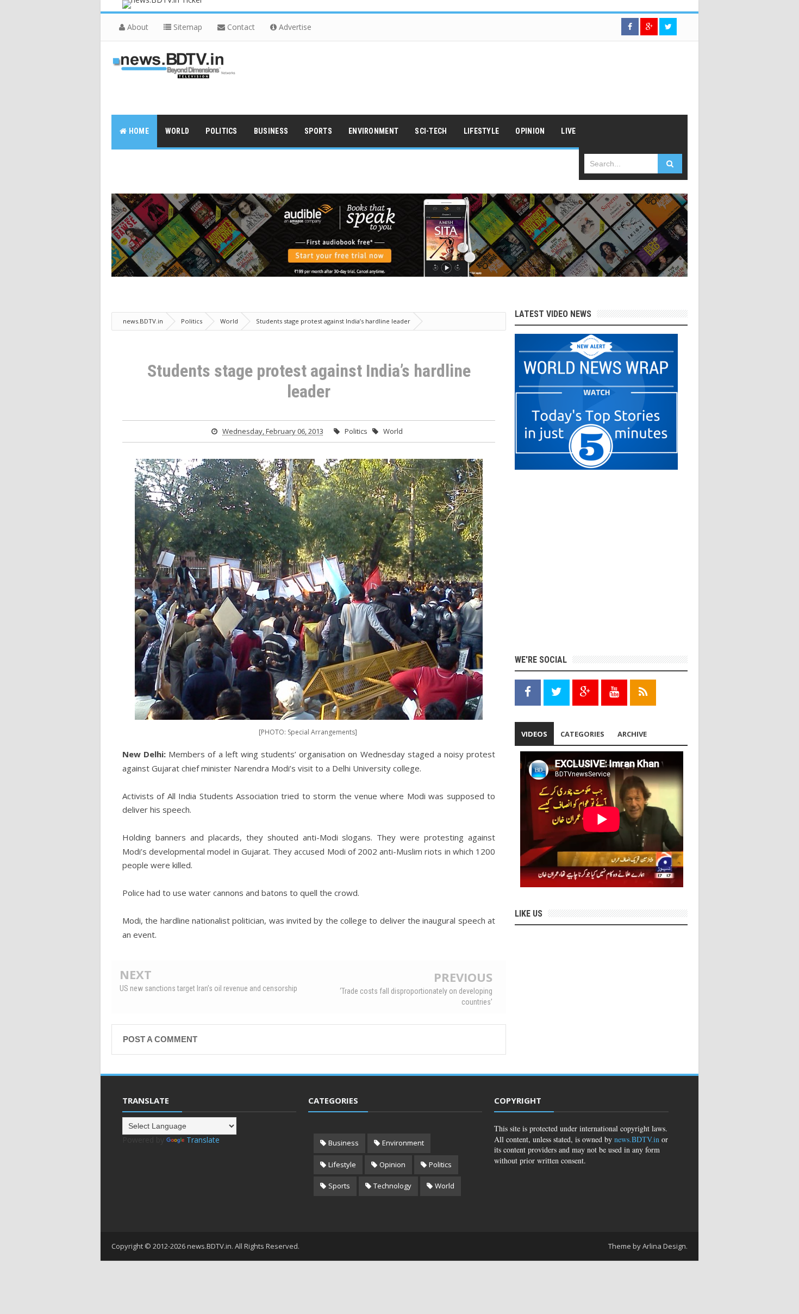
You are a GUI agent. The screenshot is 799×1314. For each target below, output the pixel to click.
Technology (392, 1186)
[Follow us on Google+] (649, 26)
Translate (203, 1140)
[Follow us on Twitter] (668, 26)
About (136, 27)
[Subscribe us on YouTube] (614, 692)
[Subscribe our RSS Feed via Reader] (643, 692)
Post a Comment (160, 1039)
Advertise (294, 27)
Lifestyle (342, 1164)
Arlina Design (664, 1246)
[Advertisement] (490, 76)
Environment (403, 1143)
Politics (356, 431)
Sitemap (186, 27)
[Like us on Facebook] (528, 692)
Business (343, 1143)
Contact (240, 27)
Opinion (392, 1164)
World (393, 431)
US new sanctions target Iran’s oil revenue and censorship (208, 988)
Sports (339, 1186)
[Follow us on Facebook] (630, 26)
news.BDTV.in (636, 1139)
